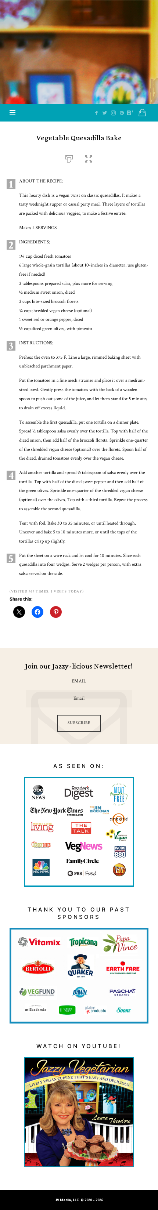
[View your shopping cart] (142, 113)
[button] (88, 158)
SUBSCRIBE (79, 722)
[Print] (69, 158)
